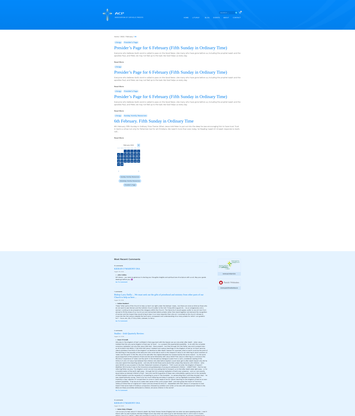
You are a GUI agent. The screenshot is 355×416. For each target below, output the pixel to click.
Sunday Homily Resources (135, 116)
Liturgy (118, 42)
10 (132, 154)
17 (132, 158)
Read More (119, 62)
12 (138, 154)
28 (122, 164)
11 (135, 154)
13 (118, 158)
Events (216, 18)
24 (132, 161)
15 (125, 158)
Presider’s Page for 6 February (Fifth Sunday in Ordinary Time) (170, 48)
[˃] (138, 171)
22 (125, 161)
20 (119, 161)
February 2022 (128, 145)
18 (135, 158)
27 (119, 164)
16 (128, 158)
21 (122, 161)
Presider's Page (131, 42)
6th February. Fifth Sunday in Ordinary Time (154, 121)
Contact (237, 18)
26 (139, 161)
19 (138, 158)
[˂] (118, 171)
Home (186, 18)
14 (122, 158)
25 (135, 161)
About (226, 18)
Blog (207, 18)
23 (128, 161)
